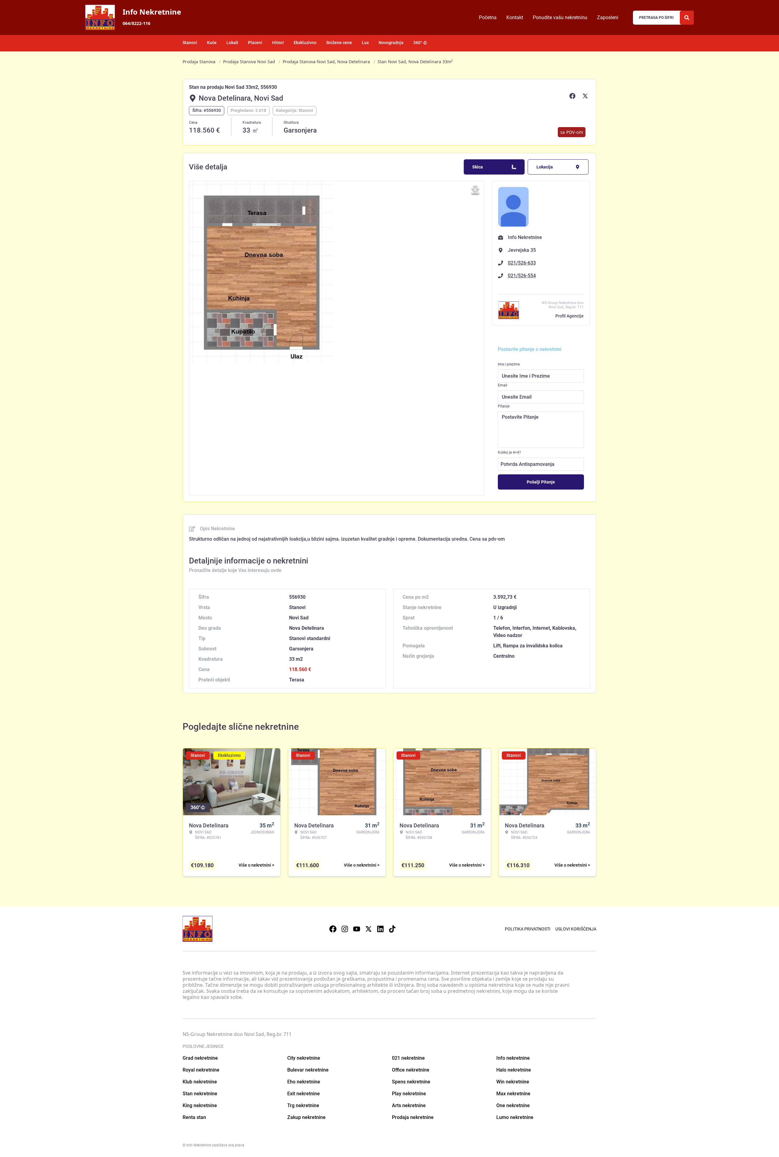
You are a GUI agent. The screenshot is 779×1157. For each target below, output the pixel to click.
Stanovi (190, 42)
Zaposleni (607, 17)
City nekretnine (303, 1058)
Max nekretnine (513, 1093)
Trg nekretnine (303, 1105)
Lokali (232, 42)
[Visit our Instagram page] (344, 929)
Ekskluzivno (305, 42)
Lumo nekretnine (514, 1117)
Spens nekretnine (411, 1082)
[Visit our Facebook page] (333, 929)
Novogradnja (391, 42)
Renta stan (194, 1117)
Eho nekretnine (303, 1082)
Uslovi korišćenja (575, 929)
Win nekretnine (512, 1082)
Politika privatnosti (527, 929)
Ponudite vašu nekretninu (560, 17)
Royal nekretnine (201, 1070)
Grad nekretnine (200, 1058)
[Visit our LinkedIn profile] (380, 929)
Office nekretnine (410, 1070)
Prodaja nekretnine (413, 1117)
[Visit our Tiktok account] (392, 929)
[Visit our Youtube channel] (356, 929)
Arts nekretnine (409, 1105)
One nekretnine (513, 1105)
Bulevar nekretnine (308, 1070)
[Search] (687, 18)
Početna (488, 17)
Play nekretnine (409, 1093)
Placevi (255, 42)
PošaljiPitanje (541, 482)
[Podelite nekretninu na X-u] (586, 96)
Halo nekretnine (513, 1070)
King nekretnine (200, 1105)
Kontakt (514, 17)
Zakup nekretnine (306, 1117)
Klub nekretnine (200, 1082)
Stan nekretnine (200, 1093)
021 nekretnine (408, 1058)
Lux (365, 42)
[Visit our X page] (368, 929)
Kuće (212, 42)
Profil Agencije (569, 315)
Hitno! (278, 42)
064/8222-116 (136, 23)
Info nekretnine (513, 1058)
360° (417, 42)
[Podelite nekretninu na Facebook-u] (573, 96)
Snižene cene (339, 42)
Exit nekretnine (303, 1093)
